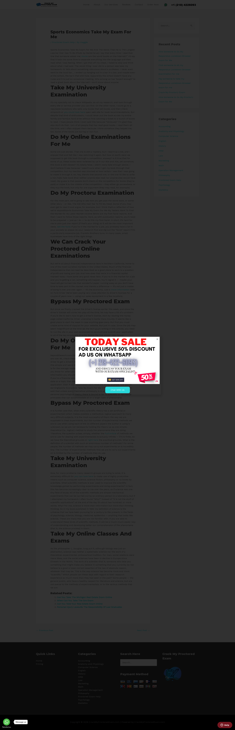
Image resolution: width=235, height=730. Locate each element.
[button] (157, 339)
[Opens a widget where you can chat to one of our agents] (224, 725)
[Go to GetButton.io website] (6, 727)
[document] (117, 365)
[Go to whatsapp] (6, 722)
